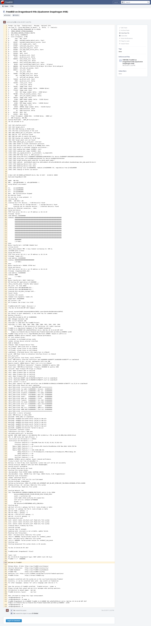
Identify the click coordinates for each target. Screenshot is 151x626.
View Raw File (125, 33)
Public (17, 15)
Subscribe (124, 36)
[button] (116, 2)
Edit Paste (124, 28)
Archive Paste (125, 30)
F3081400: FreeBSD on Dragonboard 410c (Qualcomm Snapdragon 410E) (133, 61)
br (15, 22)
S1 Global (35, 613)
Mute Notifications (127, 38)
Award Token (125, 44)
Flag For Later (125, 41)
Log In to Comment (13, 621)
